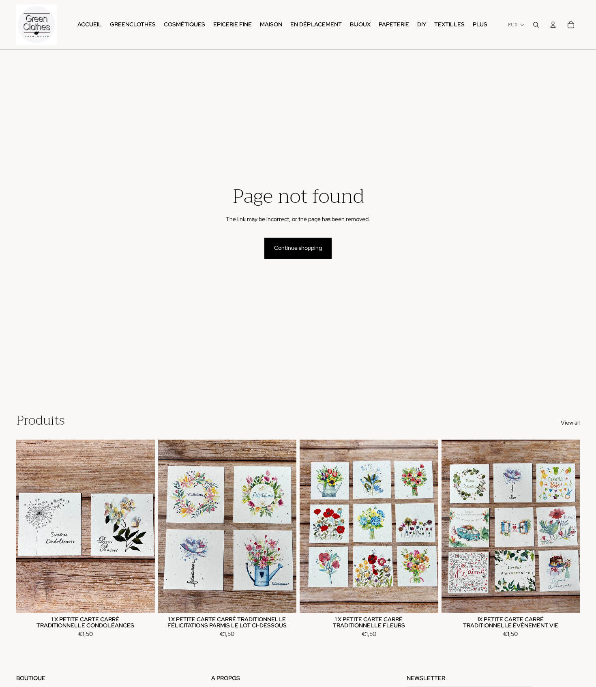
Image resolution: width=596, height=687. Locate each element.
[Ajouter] (142, 600)
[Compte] (553, 25)
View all (570, 422)
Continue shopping (298, 247)
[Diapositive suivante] (426, 526)
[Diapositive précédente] (312, 526)
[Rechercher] (536, 25)
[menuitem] (480, 24)
